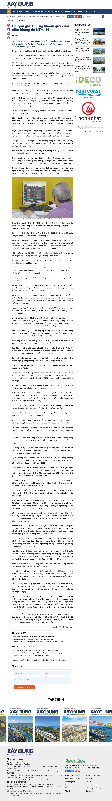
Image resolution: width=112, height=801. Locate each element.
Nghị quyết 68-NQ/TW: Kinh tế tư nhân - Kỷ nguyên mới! (22, 16)
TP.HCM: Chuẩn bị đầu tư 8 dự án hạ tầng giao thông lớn (83, 59)
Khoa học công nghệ (38, 11)
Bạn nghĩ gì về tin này (24, 687)
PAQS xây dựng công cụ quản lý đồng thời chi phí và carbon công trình (35, 650)
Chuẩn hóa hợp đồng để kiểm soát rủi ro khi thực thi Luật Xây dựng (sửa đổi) (82, 31)
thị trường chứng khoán (58, 660)
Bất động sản (78, 11)
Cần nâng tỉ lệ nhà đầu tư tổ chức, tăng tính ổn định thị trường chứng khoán (38, 642)
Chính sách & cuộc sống (20, 11)
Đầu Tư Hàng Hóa (82, 129)
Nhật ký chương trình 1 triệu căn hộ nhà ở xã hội (57, 16)
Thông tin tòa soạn (15, 759)
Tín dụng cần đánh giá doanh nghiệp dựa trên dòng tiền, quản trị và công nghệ (38, 653)
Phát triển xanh (91, 785)
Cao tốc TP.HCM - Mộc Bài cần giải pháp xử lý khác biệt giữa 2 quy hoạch (82, 69)
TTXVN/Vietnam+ (66, 627)
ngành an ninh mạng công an (85, 126)
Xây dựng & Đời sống (93, 788)
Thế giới (68, 791)
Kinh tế (67, 785)
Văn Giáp (15, 35)
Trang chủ (10, 20)
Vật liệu (87, 11)
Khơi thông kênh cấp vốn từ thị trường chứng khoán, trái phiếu (33, 636)
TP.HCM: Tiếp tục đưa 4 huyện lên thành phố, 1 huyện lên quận (82, 50)
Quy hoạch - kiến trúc (55, 11)
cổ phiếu (45, 660)
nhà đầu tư (35, 660)
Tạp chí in (89, 791)
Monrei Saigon (85, 131)
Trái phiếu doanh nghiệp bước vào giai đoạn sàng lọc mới (31, 655)
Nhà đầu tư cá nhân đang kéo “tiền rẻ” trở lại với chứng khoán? (33, 639)
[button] (94, 11)
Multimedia (69, 788)
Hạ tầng (67, 11)
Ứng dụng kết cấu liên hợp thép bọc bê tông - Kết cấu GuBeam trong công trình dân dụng (82, 41)
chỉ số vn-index (24, 660)
